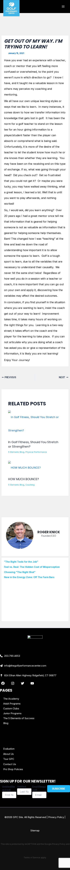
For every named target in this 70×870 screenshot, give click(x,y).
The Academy (11, 698)
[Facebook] (3, 683)
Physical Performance (36, 452)
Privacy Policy (56, 817)
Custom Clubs (11, 708)
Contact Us (9, 764)
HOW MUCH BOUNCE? (23, 479)
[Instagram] (13, 683)
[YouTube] (32, 683)
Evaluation (8, 748)
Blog (5, 723)
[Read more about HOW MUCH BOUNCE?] (24, 467)
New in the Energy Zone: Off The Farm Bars (29, 577)
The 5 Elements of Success (18, 718)
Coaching (30, 485)
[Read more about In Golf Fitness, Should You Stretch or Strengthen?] (35, 423)
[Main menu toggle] (63, 6)
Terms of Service (32, 857)
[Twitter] (22, 683)
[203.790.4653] (10, 656)
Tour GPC (8, 759)
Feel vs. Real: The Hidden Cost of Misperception (32, 567)
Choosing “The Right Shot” (19, 572)
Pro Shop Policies (13, 769)
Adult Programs (12, 703)
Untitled (21, 786)
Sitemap (35, 830)
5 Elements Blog (16, 452)
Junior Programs (12, 713)
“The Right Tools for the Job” (21, 561)
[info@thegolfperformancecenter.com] (23, 666)
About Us (8, 753)
